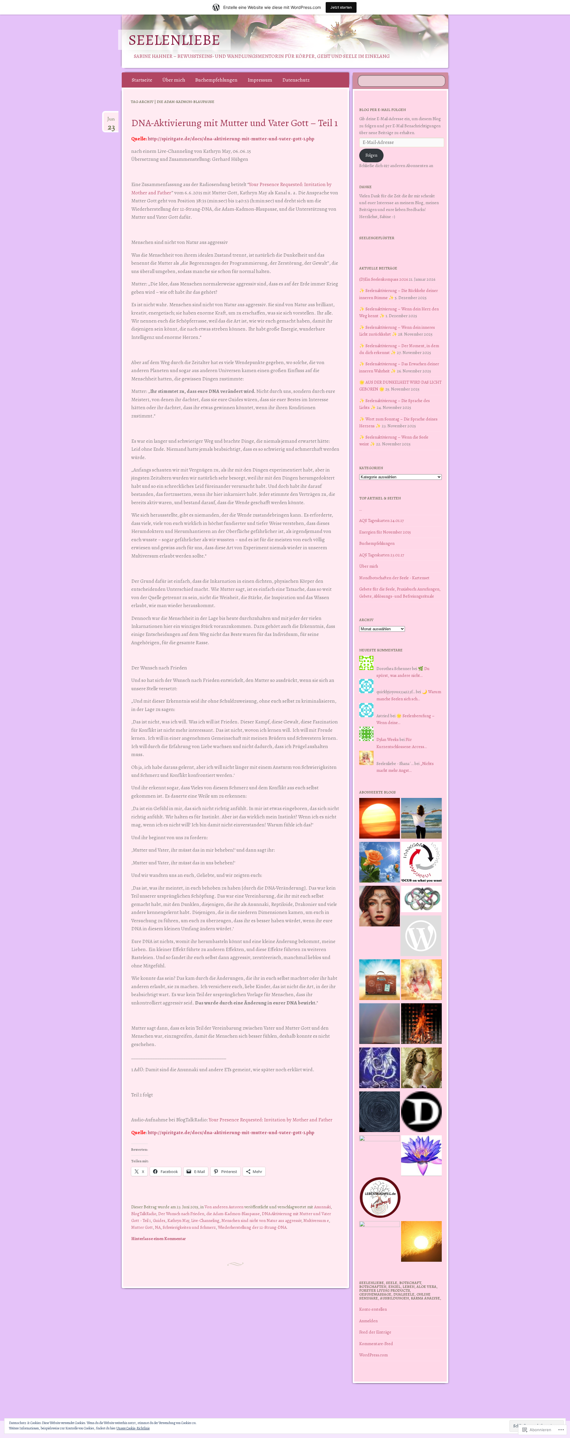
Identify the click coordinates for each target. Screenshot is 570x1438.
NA (158, 1227)
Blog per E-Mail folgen (382, 109)
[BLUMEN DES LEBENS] (421, 1242)
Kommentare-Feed (376, 1344)
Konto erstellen (373, 1309)
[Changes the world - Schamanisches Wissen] (421, 1024)
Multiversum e (316, 1220)
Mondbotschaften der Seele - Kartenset (394, 578)
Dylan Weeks (387, 739)
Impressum (260, 80)
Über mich (173, 80)
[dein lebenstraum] (379, 980)
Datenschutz (296, 80)
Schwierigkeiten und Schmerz (189, 1227)
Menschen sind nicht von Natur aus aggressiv (261, 1220)
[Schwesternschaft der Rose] (421, 1068)
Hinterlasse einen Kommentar (158, 1239)
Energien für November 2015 (385, 532)
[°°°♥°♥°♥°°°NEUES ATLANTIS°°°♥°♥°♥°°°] (421, 1156)
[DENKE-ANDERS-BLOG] (421, 1112)
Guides (159, 1220)
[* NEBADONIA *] (379, 1155)
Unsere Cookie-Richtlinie (133, 1428)
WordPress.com (373, 1355)
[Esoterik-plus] (379, 863)
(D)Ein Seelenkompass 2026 (383, 279)
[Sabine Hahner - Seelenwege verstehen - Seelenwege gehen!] (421, 819)
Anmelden (368, 1321)
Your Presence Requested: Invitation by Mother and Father (270, 1119)
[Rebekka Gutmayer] (420, 936)
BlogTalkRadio (143, 1214)
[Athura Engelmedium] (379, 907)
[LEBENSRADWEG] (380, 1198)
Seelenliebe (174, 40)
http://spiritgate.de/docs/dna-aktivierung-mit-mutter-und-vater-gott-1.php (231, 138)
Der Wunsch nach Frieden (181, 1214)
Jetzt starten (341, 7)
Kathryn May (178, 1220)
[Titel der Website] (421, 980)
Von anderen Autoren (224, 1207)
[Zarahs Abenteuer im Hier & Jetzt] (379, 1068)
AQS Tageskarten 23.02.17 (381, 555)
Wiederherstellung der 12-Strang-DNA (252, 1227)
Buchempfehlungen (216, 80)
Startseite (142, 80)
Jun (111, 121)
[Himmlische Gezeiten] (379, 1112)
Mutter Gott (142, 1227)
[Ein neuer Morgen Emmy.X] (379, 819)
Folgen (371, 155)
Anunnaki (322, 1207)
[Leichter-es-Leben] (421, 863)
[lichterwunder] (379, 1024)
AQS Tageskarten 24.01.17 (381, 520)
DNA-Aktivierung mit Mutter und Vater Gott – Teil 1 (234, 122)
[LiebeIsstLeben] (421, 900)
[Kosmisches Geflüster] (379, 1241)
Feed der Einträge (375, 1332)
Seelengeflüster (376, 237)
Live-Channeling (205, 1220)
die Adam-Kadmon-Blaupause (233, 1214)
